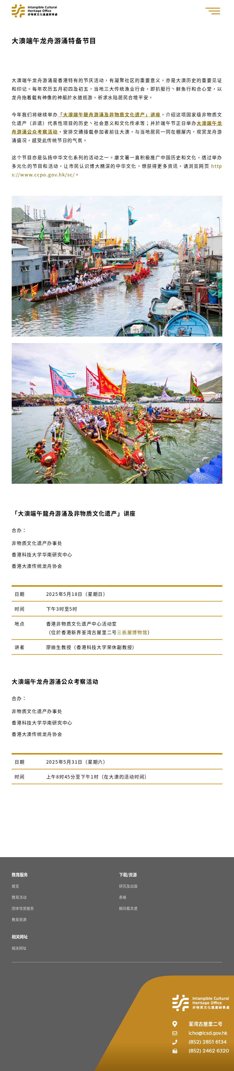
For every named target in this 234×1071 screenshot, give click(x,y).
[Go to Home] (34, 10)
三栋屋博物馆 (132, 632)
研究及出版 (128, 886)
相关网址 (19, 948)
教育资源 (19, 919)
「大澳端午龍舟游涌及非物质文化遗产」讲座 (109, 114)
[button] (215, 11)
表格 (122, 897)
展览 (15, 886)
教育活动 (19, 897)
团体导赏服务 (23, 908)
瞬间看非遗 (128, 908)
